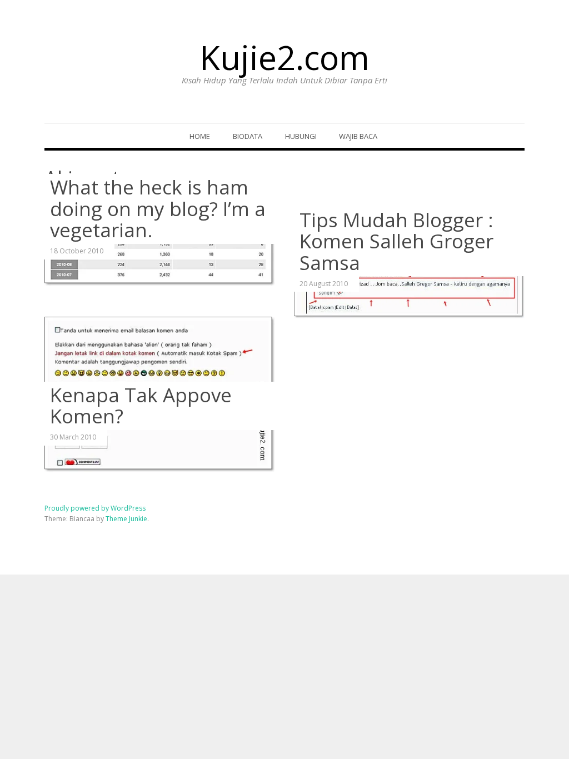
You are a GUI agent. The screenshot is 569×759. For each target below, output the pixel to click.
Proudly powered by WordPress (95, 508)
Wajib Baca (358, 136)
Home (199, 136)
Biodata (247, 136)
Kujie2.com (284, 57)
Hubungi (301, 136)
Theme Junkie (126, 518)
